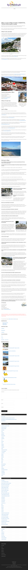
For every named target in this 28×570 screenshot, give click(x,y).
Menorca (2, 507)
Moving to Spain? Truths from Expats (6, 483)
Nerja (2, 462)
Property (2, 508)
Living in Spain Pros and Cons (5, 494)
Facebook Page (14, 562)
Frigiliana (2, 445)
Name (2, 399)
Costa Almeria (3, 500)
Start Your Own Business (4, 524)
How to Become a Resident (4, 517)
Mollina (2, 459)
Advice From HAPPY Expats (4, 490)
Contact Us (2, 548)
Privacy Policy (3, 536)
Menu (14, 8)
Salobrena (2, 468)
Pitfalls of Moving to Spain (4, 487)
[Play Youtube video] (14, 84)
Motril (2, 461)
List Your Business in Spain (4, 481)
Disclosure (2, 551)
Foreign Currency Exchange (4, 514)
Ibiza (2, 504)
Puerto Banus (3, 465)
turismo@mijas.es (7, 97)
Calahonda (2, 332)
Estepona (2, 444)
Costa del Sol (3, 497)
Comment (2, 391)
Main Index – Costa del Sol (4, 339)
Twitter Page (14, 563)
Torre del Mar (3, 472)
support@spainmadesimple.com (17, 566)
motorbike (15, 56)
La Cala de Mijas (3, 451)
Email (2, 403)
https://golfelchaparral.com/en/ (5, 124)
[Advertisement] (14, 15)
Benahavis (2, 434)
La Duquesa (2, 452)
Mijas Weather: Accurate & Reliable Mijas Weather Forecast (9, 419)
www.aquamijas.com (5, 59)
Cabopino (2, 437)
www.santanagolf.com (11, 117)
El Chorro (2, 441)
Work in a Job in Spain (4, 491)
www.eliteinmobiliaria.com (7, 309)
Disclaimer (2, 533)
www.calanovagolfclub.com (7, 130)
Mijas (2, 458)
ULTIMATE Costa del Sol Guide (5, 425)
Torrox (2, 475)
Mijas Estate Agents (5, 322)
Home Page (2, 480)
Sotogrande (2, 471)
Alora (2, 431)
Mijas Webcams (5, 324)
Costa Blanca (3, 498)
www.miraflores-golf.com (22, 120)
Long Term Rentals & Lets (4, 515)
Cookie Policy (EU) (3, 539)
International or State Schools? (5, 521)
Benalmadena (19, 74)
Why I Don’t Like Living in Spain (5, 484)
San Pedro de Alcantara (4, 469)
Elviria (2, 442)
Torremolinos (22, 74)
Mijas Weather (5, 323)
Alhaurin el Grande (3, 428)
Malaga (2, 454)
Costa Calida (3, 501)
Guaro (2, 448)
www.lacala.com (4, 114)
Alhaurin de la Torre (3, 427)
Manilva (2, 455)
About (2, 530)
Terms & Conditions (3, 537)
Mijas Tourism (3, 416)
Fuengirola (15, 74)
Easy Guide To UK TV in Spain (5, 518)
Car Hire (2, 511)
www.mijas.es (5, 98)
